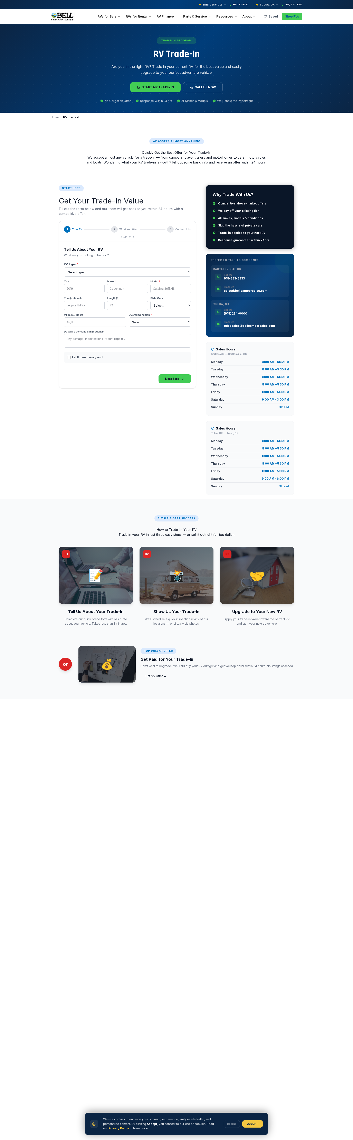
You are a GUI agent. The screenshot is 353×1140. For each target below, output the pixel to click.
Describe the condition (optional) (84, 331)
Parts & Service (195, 16)
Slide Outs (156, 298)
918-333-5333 (240, 4)
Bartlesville (212, 4)
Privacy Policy (118, 1128)
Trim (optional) (73, 298)
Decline (231, 1123)
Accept (252, 1123)
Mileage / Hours (73, 314)
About (247, 16)
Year (68, 281)
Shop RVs (292, 16)
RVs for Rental (136, 16)
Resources (224, 16)
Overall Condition (140, 314)
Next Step (172, 378)
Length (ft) (113, 298)
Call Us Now (205, 87)
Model (155, 281)
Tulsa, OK (267, 4)
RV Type (71, 264)
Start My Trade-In (158, 87)
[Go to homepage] (63, 16)
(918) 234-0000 (293, 4)
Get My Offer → (155, 676)
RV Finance (165, 16)
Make (111, 281)
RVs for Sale (107, 16)
